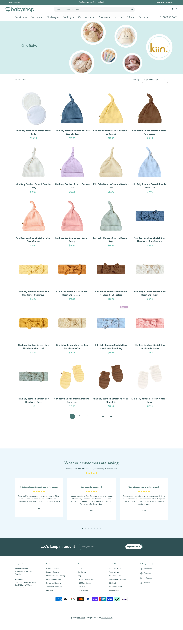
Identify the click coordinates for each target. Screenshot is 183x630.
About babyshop (115, 568)
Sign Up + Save (133, 547)
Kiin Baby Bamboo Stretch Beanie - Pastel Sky (149, 170)
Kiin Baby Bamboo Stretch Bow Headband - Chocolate (110, 277)
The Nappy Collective (86, 579)
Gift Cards (81, 587)
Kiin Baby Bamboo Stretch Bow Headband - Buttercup (33, 277)
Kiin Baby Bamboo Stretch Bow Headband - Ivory (149, 277)
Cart (176, 9)
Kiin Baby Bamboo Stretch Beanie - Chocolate (149, 116)
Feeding (67, 17)
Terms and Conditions (54, 587)
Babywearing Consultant (117, 579)
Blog (79, 576)
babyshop (81, 617)
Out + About (85, 17)
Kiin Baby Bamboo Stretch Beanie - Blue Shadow (72, 116)
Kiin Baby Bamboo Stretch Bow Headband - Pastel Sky (110, 330)
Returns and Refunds (53, 579)
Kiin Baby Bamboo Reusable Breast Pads (33, 116)
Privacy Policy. (106, 617)
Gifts (129, 17)
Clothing (51, 17)
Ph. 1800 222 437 (168, 17)
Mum (117, 17)
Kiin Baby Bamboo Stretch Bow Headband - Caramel (72, 277)
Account (173, 9)
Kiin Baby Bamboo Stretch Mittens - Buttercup (72, 384)
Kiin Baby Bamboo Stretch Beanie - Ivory (33, 170)
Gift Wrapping (83, 590)
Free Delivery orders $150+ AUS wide (91, 2)
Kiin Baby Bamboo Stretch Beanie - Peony (72, 223)
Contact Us (50, 590)
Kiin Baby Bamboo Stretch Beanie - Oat (110, 170)
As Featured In (114, 590)
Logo (20, 9)
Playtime (103, 17)
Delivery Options (52, 568)
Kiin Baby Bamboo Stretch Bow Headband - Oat (72, 330)
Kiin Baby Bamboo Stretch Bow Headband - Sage (33, 384)
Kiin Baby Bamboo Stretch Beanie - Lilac (72, 170)
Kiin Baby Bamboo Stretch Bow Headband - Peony (149, 330)
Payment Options (52, 572)
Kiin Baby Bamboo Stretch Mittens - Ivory (149, 384)
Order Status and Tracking (55, 576)
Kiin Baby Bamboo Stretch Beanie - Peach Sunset (33, 223)
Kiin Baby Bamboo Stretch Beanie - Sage (110, 223)
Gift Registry (113, 583)
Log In (80, 568)
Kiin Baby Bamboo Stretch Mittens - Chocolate (110, 384)
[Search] (132, 9)
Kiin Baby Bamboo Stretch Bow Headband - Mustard (33, 330)
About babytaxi (114, 572)
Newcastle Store (14, 2)
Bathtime (19, 17)
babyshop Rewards (115, 587)
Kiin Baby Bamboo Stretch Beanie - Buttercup (110, 116)
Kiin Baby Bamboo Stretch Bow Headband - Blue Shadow (149, 223)
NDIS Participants (84, 583)
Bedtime (35, 17)
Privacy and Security (53, 583)
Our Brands (82, 572)
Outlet (142, 17)
